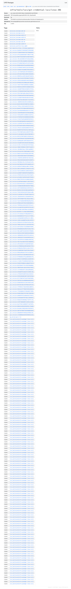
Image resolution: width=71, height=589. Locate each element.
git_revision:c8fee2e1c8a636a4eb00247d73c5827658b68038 (24, 127)
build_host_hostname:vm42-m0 (17, 31)
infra (8, 6)
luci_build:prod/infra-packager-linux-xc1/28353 (23, 441)
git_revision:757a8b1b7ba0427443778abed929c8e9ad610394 (24, 52)
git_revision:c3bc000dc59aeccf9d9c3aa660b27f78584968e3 (24, 149)
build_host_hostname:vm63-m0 (17, 41)
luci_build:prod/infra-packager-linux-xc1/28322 (23, 508)
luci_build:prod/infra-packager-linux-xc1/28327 (23, 497)
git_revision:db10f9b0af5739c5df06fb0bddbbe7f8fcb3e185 (24, 265)
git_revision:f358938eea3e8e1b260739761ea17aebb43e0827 (24, 205)
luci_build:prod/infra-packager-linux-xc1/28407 (23, 325)
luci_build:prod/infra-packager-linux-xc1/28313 (23, 527)
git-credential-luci (20, 6)
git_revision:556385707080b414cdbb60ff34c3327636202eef (24, 263)
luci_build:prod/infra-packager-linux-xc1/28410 (23, 319)
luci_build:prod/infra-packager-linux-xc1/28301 (23, 553)
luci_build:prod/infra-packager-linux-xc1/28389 (23, 364)
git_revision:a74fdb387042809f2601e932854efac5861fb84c (24, 274)
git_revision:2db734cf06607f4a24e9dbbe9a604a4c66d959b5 (24, 310)
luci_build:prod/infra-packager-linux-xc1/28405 (23, 329)
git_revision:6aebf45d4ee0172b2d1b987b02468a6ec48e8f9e (24, 138)
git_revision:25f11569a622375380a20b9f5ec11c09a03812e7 (24, 213)
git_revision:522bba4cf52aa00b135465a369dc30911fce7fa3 (24, 69)
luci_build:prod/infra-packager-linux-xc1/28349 (23, 450)
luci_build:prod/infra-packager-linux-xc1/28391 (23, 360)
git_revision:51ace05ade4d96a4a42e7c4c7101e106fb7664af (24, 110)
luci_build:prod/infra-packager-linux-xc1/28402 (23, 336)
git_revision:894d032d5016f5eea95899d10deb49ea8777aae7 (24, 65)
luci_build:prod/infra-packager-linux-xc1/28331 (23, 489)
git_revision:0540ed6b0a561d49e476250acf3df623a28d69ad (24, 228)
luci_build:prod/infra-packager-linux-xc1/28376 (23, 392)
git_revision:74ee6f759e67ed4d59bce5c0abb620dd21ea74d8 (24, 84)
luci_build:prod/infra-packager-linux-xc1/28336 (23, 478)
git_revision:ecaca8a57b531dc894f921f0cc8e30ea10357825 (24, 207)
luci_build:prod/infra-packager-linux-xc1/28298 (23, 560)
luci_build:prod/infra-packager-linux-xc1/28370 (23, 405)
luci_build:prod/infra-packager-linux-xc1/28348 (23, 452)
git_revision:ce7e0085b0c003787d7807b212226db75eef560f (24, 314)
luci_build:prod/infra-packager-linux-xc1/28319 (23, 514)
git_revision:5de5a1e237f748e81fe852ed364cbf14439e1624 (24, 289)
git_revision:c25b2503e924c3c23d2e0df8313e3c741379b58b (24, 196)
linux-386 (29, 6)
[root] (5, 6)
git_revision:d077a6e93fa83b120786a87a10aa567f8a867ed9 (24, 125)
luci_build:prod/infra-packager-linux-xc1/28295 (23, 566)
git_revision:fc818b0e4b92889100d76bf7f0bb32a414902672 (24, 185)
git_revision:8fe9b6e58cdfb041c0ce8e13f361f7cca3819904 (24, 248)
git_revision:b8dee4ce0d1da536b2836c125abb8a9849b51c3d (24, 306)
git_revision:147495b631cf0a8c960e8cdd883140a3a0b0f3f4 (24, 286)
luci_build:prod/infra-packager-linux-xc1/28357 (23, 433)
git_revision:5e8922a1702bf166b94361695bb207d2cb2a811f (24, 233)
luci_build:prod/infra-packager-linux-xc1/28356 (23, 435)
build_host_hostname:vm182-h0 (18, 37)
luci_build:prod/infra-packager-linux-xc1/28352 (23, 443)
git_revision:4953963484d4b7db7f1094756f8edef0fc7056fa (24, 276)
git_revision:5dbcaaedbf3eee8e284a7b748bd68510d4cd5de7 (24, 231)
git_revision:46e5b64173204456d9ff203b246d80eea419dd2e (24, 50)
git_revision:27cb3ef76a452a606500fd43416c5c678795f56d (24, 119)
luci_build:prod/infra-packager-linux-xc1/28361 (23, 424)
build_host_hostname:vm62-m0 (17, 39)
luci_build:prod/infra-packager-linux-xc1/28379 (23, 385)
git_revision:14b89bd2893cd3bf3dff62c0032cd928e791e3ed (24, 235)
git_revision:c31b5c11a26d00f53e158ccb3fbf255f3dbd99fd (24, 220)
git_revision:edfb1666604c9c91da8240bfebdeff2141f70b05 (24, 243)
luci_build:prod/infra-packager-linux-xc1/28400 (23, 340)
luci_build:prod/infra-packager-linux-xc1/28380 (23, 383)
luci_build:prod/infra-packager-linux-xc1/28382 (23, 379)
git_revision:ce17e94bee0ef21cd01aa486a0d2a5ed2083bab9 (24, 269)
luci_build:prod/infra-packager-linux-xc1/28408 (23, 323)
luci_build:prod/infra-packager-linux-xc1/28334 (23, 482)
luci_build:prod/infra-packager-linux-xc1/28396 (23, 349)
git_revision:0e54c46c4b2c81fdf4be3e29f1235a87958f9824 (24, 284)
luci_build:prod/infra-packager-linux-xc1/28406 (23, 327)
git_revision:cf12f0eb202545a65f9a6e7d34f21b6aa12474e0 (24, 91)
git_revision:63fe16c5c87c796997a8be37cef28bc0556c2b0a (24, 151)
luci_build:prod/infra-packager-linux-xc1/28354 (23, 439)
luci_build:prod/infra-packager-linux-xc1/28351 (23, 446)
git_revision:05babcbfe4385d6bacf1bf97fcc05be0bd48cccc (24, 299)
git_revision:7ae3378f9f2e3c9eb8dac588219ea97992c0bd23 (24, 239)
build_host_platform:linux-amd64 (18, 46)
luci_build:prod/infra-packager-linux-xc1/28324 (23, 504)
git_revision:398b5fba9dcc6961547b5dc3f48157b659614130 (24, 267)
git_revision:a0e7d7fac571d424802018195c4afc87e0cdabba (24, 254)
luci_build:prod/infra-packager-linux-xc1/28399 (23, 342)
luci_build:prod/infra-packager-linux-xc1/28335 (23, 480)
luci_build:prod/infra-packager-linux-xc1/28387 (23, 368)
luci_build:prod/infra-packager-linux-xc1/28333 (23, 484)
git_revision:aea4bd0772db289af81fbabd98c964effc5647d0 (24, 172)
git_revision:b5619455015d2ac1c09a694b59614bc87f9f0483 (24, 183)
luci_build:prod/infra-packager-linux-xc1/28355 (23, 437)
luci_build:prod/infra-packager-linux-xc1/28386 (23, 370)
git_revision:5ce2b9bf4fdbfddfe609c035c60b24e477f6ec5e (24, 97)
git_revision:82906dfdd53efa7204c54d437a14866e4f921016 (24, 282)
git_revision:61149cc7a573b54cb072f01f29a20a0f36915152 (24, 144)
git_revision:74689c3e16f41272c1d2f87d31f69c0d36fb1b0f (24, 224)
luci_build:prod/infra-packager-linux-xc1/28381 (23, 381)
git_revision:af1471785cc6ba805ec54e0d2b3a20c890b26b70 (24, 61)
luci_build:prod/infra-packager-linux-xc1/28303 (23, 549)
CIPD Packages (9, 3)
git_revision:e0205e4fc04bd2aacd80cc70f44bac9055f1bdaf (24, 166)
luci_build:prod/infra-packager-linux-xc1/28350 (23, 448)
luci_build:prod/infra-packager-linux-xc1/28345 (23, 459)
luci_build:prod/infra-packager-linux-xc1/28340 (23, 469)
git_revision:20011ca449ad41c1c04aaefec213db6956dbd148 (24, 168)
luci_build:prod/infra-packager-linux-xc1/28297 (23, 562)
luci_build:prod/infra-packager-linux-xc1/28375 (23, 394)
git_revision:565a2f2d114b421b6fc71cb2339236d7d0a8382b (24, 99)
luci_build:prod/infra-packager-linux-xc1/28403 (23, 334)
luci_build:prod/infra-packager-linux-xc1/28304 (23, 547)
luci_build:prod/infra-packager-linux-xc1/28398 (23, 345)
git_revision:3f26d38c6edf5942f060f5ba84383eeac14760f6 (24, 95)
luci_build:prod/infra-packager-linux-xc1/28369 (23, 407)
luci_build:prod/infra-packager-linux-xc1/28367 (23, 411)
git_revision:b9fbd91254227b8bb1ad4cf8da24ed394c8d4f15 (24, 82)
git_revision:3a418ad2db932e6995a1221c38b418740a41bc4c (24, 218)
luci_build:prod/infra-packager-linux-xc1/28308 (23, 538)
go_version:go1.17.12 (15, 317)
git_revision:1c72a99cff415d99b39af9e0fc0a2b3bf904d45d (24, 261)
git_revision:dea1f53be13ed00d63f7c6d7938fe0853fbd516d (24, 304)
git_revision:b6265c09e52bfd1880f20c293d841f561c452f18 (24, 104)
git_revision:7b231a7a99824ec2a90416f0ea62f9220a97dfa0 (24, 170)
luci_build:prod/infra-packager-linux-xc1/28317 (23, 519)
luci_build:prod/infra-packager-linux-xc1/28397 (23, 347)
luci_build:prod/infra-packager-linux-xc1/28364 (23, 418)
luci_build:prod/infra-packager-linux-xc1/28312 (23, 530)
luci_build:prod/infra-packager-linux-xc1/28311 (23, 532)
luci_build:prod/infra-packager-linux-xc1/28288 (23, 581)
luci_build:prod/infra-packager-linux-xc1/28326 (23, 499)
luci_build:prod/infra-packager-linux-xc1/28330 (23, 491)
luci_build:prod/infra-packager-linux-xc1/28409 (23, 321)
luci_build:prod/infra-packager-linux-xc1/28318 (23, 517)
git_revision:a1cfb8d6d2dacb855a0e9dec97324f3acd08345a (24, 246)
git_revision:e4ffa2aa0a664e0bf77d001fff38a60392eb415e (24, 54)
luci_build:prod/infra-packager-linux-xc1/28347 (23, 454)
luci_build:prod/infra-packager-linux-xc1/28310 (23, 534)
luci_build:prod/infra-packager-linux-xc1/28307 (23, 540)
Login (66, 2)
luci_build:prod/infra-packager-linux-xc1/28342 (23, 465)
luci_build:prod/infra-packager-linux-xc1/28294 (23, 568)
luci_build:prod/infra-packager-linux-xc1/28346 (23, 456)
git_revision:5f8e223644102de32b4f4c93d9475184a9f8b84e (24, 160)
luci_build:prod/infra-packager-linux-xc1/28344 (23, 461)
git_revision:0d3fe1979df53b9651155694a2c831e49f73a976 (24, 136)
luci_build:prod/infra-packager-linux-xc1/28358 (23, 431)
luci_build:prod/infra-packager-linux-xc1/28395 (23, 351)
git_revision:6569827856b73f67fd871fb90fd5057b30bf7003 (24, 293)
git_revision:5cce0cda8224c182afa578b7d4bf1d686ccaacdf (24, 134)
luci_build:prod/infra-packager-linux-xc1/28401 (23, 338)
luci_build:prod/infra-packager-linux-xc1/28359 (23, 428)
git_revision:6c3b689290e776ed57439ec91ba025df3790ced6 (24, 250)
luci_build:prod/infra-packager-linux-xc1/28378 (23, 388)
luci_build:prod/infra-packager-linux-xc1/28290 (23, 577)
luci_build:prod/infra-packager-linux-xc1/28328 (23, 495)
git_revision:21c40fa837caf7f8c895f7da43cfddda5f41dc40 (24, 194)
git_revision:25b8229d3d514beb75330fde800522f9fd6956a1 (24, 155)
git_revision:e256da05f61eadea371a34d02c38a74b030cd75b (24, 271)
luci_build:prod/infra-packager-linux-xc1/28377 (23, 390)
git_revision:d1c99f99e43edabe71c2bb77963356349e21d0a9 (24, 181)
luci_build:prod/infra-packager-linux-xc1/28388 (23, 366)
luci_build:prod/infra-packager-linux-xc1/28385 (23, 372)
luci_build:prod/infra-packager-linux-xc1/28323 (23, 506)
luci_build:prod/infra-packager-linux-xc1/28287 (23, 583)
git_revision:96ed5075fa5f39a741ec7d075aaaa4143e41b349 (24, 129)
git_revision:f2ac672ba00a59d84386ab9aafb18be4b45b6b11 (24, 200)
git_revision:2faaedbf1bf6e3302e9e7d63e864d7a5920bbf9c (24, 142)
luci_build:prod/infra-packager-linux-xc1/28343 (23, 463)
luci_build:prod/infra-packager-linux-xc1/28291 (23, 575)
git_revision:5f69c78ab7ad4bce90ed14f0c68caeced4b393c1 (24, 93)
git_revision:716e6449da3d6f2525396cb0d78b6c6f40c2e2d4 (24, 112)
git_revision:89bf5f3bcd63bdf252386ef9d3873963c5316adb (24, 56)
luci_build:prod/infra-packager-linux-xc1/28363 (23, 420)
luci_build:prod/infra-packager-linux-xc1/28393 (23, 355)
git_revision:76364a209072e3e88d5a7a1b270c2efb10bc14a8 (24, 114)
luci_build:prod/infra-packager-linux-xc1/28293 (23, 570)
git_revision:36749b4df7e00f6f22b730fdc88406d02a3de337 (24, 67)
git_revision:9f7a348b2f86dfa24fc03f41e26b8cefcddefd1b (24, 63)
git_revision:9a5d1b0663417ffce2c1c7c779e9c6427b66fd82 (24, 215)
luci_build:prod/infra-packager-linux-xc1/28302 (23, 551)
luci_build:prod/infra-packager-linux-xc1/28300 (23, 555)
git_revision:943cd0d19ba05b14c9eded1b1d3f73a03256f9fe (24, 121)
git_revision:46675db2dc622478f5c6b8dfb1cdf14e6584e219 (24, 164)
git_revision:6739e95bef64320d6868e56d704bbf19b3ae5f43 (24, 117)
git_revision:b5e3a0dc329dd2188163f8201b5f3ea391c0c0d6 (24, 308)
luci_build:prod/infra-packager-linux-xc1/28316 (23, 521)
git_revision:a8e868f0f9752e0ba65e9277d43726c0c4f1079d (24, 295)
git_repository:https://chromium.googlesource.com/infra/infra (26, 48)
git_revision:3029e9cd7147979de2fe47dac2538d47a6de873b (24, 222)
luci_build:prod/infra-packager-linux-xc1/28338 (23, 474)
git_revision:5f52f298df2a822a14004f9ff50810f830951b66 (24, 132)
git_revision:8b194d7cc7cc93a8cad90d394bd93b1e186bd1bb (24, 211)
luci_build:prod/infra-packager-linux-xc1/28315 (23, 523)
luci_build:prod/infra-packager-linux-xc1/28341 (23, 467)
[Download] (11, 17)
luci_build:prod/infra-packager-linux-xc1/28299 (23, 557)
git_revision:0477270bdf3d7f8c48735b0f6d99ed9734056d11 (24, 278)
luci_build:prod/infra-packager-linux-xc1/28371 (23, 403)
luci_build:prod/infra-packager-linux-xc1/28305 (23, 545)
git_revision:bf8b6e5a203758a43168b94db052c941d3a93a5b (24, 203)
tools (12, 6)
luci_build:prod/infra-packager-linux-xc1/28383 (23, 377)
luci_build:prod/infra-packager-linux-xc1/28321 (23, 510)
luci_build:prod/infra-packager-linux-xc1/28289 (23, 579)
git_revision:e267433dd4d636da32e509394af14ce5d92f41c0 (24, 188)
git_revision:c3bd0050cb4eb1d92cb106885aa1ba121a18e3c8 (24, 101)
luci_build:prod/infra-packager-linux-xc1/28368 (23, 409)
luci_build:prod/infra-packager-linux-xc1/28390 (23, 362)
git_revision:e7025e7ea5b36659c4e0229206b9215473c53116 (24, 80)
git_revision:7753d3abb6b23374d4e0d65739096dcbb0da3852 (24, 291)
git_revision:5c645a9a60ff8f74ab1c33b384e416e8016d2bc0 (24, 297)
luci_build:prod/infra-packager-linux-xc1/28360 (23, 426)
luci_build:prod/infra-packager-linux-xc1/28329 (23, 493)
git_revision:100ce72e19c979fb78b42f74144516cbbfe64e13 (24, 78)
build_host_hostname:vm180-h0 (18, 43)
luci (15, 6)
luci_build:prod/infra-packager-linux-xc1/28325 (23, 502)
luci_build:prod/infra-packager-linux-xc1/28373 (23, 398)
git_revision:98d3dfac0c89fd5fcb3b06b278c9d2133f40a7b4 (24, 86)
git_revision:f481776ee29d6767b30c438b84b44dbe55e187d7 (24, 241)
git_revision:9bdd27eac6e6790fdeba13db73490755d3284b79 (24, 153)
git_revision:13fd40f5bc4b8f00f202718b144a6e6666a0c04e (24, 157)
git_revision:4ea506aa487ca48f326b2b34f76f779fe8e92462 (24, 140)
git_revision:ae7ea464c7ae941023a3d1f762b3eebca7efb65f (24, 177)
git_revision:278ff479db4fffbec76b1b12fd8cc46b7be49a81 (24, 198)
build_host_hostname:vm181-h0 (18, 35)
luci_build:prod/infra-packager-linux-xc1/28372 (23, 400)
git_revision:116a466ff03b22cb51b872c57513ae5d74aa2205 (24, 89)
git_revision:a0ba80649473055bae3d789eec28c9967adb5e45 (24, 312)
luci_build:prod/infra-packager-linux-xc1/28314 (23, 525)
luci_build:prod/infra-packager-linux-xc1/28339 (23, 471)
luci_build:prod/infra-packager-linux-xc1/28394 (23, 353)
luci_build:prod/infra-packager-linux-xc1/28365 (23, 416)
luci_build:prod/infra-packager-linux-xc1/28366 (23, 413)
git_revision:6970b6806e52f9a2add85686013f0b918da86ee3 (24, 256)
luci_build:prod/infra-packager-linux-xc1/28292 (23, 573)
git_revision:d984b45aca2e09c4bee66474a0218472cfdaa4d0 (24, 76)
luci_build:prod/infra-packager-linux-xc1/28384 (23, 375)
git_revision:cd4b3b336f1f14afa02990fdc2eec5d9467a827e (24, 237)
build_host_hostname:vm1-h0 (17, 33)
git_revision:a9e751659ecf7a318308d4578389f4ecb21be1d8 (24, 226)
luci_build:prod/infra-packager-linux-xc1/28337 (23, 476)
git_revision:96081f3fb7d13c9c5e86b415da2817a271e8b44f (24, 179)
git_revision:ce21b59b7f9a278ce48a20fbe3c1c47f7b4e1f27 (24, 123)
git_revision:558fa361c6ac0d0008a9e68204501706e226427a (24, 280)
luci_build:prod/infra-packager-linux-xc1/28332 (23, 486)
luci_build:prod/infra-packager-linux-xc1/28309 (23, 536)
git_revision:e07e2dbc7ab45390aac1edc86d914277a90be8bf (24, 209)
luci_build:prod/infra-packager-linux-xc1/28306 (23, 542)
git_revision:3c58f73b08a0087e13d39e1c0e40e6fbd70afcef (24, 302)
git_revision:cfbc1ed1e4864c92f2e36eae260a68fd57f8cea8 (24, 58)
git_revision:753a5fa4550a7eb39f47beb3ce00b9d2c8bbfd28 (24, 192)
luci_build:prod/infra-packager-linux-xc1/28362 (23, 422)
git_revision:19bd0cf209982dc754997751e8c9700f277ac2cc (24, 147)
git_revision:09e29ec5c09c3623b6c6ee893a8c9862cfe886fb (24, 190)
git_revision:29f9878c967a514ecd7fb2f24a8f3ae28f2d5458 (24, 175)
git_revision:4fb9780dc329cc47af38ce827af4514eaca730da (24, 162)
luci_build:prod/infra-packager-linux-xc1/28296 (23, 564)
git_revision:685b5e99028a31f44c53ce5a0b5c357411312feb (24, 252)
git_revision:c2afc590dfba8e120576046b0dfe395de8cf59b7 (24, 71)
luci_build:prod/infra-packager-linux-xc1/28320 (23, 512)
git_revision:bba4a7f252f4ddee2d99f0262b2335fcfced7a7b (24, 108)
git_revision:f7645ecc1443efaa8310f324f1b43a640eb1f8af (24, 106)
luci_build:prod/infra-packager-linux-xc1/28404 (23, 332)
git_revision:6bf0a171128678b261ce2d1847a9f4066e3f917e (24, 258)
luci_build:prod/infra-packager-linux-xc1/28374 (23, 396)
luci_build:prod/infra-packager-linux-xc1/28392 (23, 357)
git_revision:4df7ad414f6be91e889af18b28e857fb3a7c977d (24, 74)
